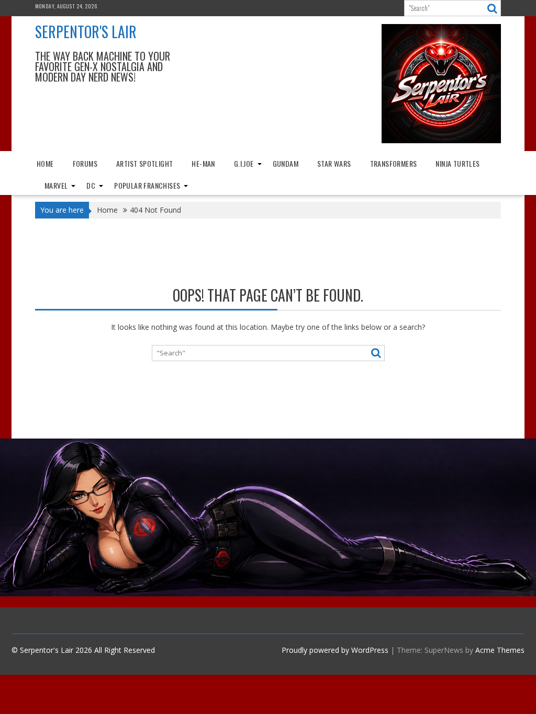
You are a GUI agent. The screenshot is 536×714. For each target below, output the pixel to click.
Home (45, 163)
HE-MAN (203, 163)
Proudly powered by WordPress (335, 650)
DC (90, 185)
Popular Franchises (147, 185)
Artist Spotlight (144, 163)
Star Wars (334, 163)
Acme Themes (499, 650)
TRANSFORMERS (393, 163)
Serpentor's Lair (86, 31)
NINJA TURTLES (457, 163)
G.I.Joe (244, 163)
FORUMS (85, 163)
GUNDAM (285, 163)
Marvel (56, 185)
